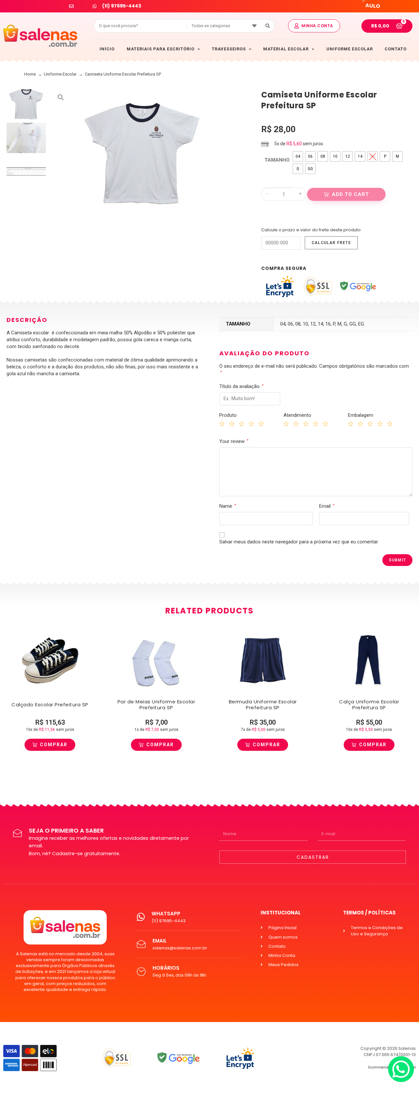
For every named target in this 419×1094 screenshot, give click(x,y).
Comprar (53, 744)
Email (327, 506)
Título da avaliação (241, 386)
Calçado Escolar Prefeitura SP (49, 704)
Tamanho (277, 160)
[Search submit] (268, 26)
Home (30, 74)
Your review (233, 441)
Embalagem (360, 415)
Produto (228, 415)
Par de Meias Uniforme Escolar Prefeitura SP (156, 704)
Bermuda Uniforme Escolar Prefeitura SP (263, 704)
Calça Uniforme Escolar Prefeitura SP (369, 704)
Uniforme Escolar (60, 74)
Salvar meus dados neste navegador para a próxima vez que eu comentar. (299, 542)
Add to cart (350, 194)
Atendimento (297, 415)
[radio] (298, 156)
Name (227, 506)
